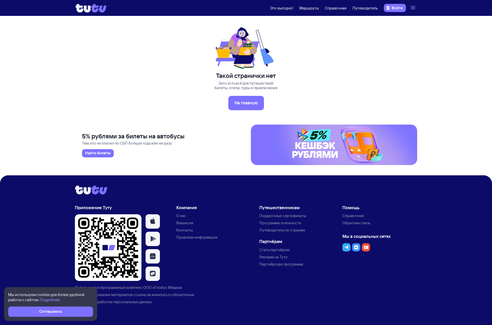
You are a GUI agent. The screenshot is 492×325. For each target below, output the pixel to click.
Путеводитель (365, 8)
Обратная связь (356, 222)
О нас (181, 215)
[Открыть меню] (413, 8)
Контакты (184, 230)
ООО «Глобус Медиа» (162, 287)
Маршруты (309, 8)
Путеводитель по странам (282, 230)
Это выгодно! (281, 8)
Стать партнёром (274, 249)
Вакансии (184, 222)
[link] (98, 153)
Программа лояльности (280, 222)
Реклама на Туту (273, 257)
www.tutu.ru (161, 294)
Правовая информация (197, 237)
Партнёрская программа (281, 264)
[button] (153, 221)
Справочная (335, 8)
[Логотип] (91, 8)
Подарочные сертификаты (282, 215)
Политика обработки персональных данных (113, 301)
